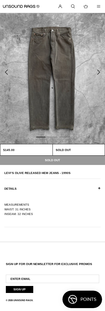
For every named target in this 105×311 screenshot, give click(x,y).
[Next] (98, 72)
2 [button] (52, 136)
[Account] (60, 6)
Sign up (19, 289)
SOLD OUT (63, 150)
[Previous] (6, 72)
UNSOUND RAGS (23, 300)
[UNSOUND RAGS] (21, 6)
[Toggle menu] (98, 6)
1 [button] (41, 136)
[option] (52, 78)
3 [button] (64, 136)
